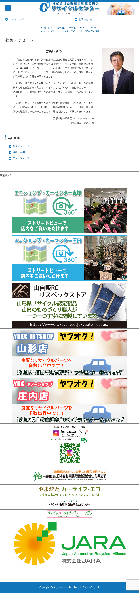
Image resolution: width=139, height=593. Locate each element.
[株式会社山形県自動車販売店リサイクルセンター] (70, 7)
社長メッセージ (21, 146)
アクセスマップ (21, 158)
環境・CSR (19, 152)
